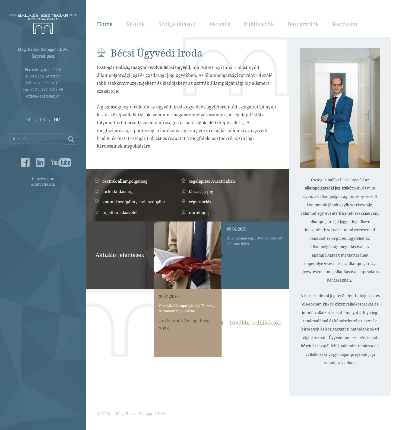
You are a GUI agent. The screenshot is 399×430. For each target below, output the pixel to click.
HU (57, 120)
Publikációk (259, 24)
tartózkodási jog (118, 191)
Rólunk (135, 24)
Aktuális (219, 24)
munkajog (199, 212)
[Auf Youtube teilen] (55, 162)
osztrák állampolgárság (124, 181)
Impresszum (43, 179)
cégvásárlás (200, 202)
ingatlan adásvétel (120, 212)
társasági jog (201, 191)
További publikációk (255, 322)
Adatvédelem (43, 184)
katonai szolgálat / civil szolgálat (133, 202)
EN (42, 120)
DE (28, 120)
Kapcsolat (344, 24)
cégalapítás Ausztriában (212, 181)
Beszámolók (303, 24)
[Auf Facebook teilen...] (25, 162)
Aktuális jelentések (120, 255)
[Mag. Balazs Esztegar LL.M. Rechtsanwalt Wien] (43, 24)
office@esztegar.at (43, 96)
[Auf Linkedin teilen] (40, 162)
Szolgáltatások (177, 24)
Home (105, 24)
